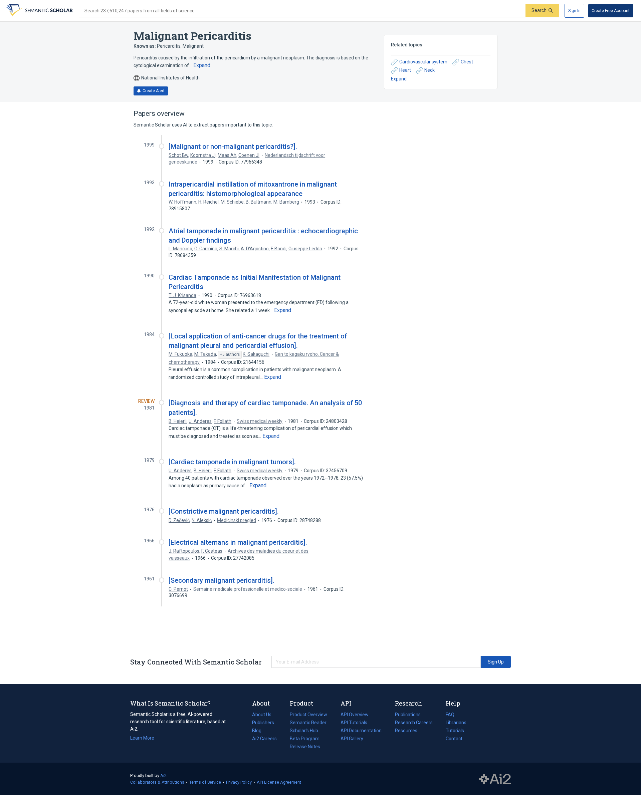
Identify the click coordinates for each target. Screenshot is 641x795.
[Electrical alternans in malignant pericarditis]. (238, 542)
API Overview (355, 714)
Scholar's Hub (304, 730)
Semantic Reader (308, 722)
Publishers (263, 722)
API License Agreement (279, 782)
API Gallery (352, 738)
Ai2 (163, 775)
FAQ (450, 714)
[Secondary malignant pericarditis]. (221, 580)
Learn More (142, 738)
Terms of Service (205, 782)
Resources (406, 731)
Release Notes (305, 746)
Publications (408, 715)
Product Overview (308, 714)
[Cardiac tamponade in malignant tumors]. (232, 462)
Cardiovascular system (423, 61)
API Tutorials (354, 722)
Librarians (456, 722)
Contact (454, 738)
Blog (259, 731)
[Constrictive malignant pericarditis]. (224, 511)
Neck (429, 70)
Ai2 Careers (264, 739)
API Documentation (361, 731)
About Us (261, 714)
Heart (405, 70)
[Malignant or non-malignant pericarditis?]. (233, 147)
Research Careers (414, 723)
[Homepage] (39, 10)
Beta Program (304, 738)
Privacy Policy (239, 782)
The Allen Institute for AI (495, 779)
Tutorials (455, 730)
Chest (467, 61)
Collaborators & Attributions (157, 782)
